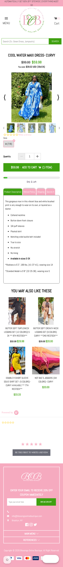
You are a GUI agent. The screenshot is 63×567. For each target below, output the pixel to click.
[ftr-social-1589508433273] (31, 524)
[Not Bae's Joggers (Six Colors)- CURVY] (46, 360)
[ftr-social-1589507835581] (27, 524)
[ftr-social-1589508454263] (36, 524)
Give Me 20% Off (46, 502)
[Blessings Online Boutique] (31, 21)
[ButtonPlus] (37, 156)
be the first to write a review (31, 452)
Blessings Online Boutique (31, 550)
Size (5, 137)
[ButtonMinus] (21, 156)
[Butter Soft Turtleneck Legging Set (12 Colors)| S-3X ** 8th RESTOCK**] (17, 311)
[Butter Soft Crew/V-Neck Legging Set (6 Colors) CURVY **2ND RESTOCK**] (46, 311)
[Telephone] (9, 512)
